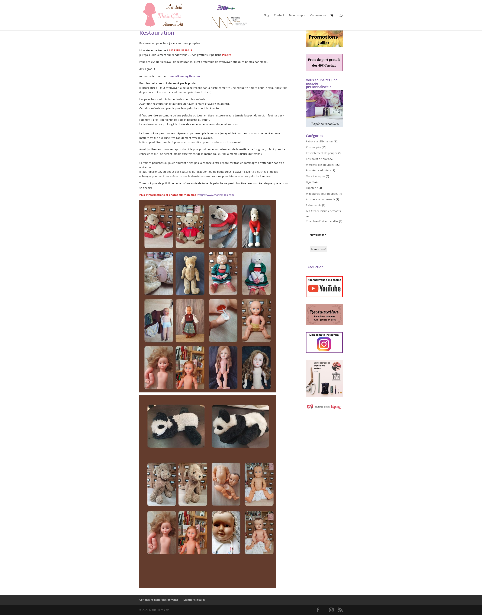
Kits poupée (313, 147)
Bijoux (310, 182)
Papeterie (312, 188)
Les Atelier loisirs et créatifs (323, 211)
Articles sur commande (320, 199)
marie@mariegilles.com (184, 76)
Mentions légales (194, 599)
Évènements (313, 205)
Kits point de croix (317, 159)
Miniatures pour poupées (322, 193)
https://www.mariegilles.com (216, 195)
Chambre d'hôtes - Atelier (322, 221)
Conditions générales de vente (158, 599)
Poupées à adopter (318, 170)
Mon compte (297, 15)
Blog (266, 15)
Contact (279, 15)
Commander (318, 15)
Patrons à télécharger (319, 141)
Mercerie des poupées (320, 164)
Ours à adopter (315, 176)
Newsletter (318, 234)
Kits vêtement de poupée (322, 153)
